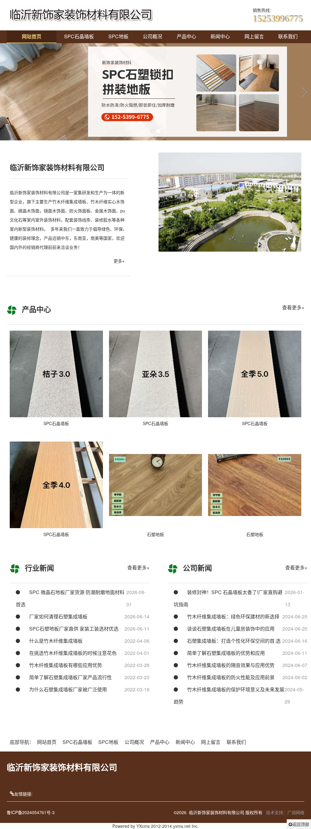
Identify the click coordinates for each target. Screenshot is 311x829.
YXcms (143, 826)
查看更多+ (293, 307)
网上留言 (254, 36)
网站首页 (31, 36)
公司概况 (152, 36)
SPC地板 (118, 36)
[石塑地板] (155, 485)
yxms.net (181, 826)
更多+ (119, 261)
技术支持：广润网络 (285, 812)
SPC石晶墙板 (79, 36)
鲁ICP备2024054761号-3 (31, 812)
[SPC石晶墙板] (56, 374)
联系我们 (288, 36)
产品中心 (186, 36)
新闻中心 (220, 36)
